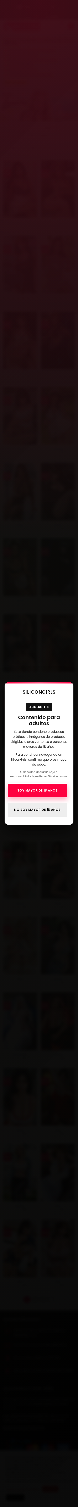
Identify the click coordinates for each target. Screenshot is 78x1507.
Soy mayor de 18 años (37, 790)
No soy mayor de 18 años (37, 810)
